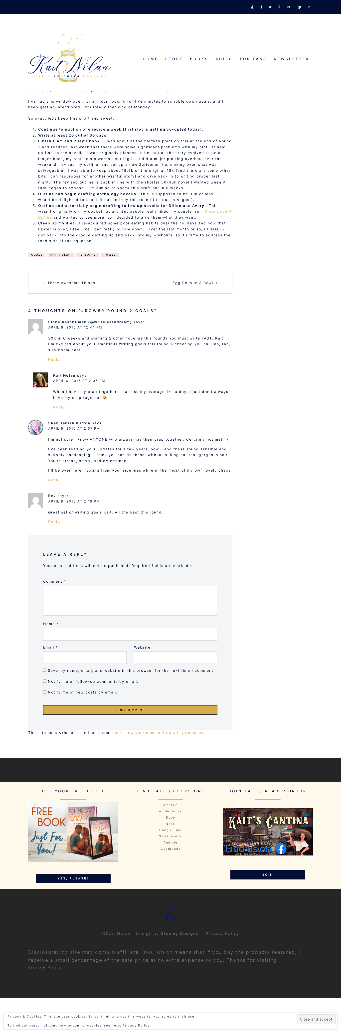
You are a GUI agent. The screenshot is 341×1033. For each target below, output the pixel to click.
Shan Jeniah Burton (69, 423)
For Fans (253, 59)
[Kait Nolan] (69, 57)
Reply (54, 359)
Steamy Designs (180, 933)
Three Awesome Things (71, 283)
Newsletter (291, 59)
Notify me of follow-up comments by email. (93, 681)
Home (150, 59)
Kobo (170, 817)
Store (174, 59)
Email (50, 647)
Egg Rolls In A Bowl (193, 283)
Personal (87, 254)
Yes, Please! (73, 878)
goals (36, 254)
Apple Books (170, 811)
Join (267, 874)
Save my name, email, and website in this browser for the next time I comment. (131, 670)
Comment (54, 581)
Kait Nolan (60, 254)
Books (199, 59)
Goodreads (170, 849)
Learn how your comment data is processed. (158, 732)
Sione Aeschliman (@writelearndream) (90, 322)
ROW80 (110, 254)
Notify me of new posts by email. (83, 692)
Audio (224, 59)
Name (51, 624)
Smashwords (170, 836)
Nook (170, 824)
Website (142, 647)
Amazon (170, 805)
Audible (170, 842)
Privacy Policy (222, 933)
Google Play (170, 830)
